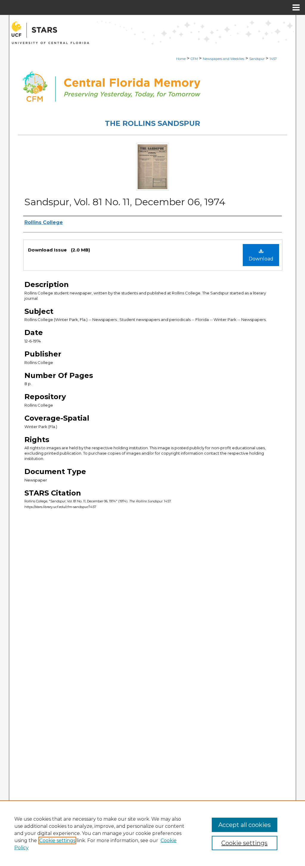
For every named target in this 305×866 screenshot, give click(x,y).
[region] (152, 833)
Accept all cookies (244, 824)
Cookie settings (57, 840)
